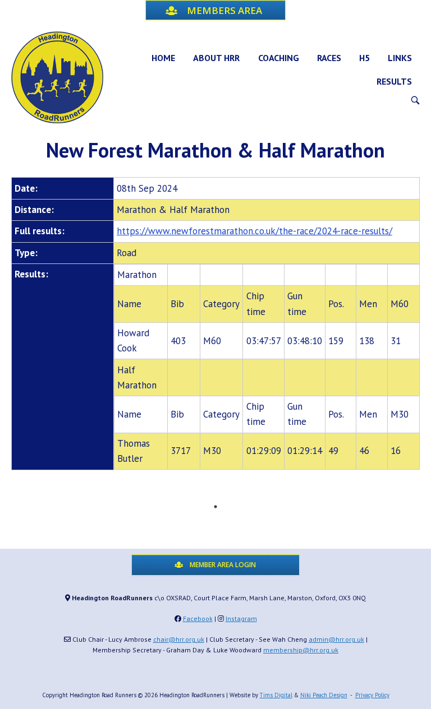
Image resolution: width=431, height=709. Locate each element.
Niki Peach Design (323, 695)
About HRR (216, 57)
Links (400, 57)
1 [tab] (215, 506)
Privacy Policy (372, 695)
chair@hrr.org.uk (178, 639)
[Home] (57, 76)
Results (394, 81)
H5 (364, 57)
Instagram (241, 618)
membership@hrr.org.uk (300, 650)
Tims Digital (276, 695)
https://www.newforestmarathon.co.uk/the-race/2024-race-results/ (254, 231)
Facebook (198, 618)
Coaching (278, 57)
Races (329, 57)
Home (163, 57)
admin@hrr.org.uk (336, 639)
